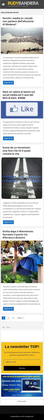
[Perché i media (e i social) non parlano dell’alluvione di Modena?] (22, 40)
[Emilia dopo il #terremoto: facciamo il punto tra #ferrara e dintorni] (22, 262)
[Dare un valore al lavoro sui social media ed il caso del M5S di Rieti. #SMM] (22, 109)
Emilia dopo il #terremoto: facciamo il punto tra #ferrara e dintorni (18, 234)
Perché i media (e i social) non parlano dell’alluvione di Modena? (18, 21)
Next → (20, 318)
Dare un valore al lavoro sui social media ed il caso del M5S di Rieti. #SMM (19, 95)
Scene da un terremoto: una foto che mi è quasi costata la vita (17, 150)
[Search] (3, 327)
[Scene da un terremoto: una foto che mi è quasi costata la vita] (22, 178)
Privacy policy (22, 401)
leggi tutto (8, 83)
